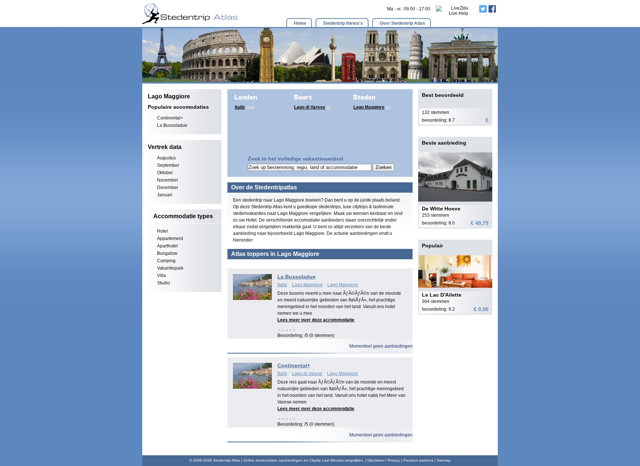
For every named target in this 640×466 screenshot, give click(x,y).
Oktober (165, 172)
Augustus (166, 158)
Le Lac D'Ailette (441, 295)
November (167, 180)
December (167, 187)
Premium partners (418, 460)
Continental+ (170, 118)
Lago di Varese (309, 107)
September (168, 165)
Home (300, 23)
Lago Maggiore (368, 107)
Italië (240, 107)
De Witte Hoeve (441, 209)
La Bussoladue (172, 125)
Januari (164, 194)
